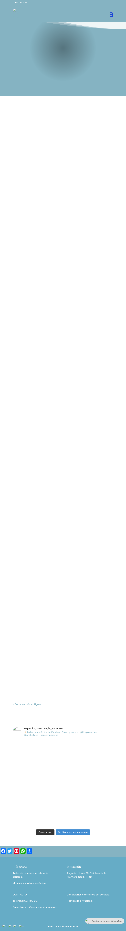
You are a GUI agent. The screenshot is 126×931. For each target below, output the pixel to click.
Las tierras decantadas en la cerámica (45, 665)
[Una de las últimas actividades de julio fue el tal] (37, 754)
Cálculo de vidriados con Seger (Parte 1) (46, 617)
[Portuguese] (16, 926)
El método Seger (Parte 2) (36, 569)
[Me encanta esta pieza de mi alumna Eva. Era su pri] (88, 813)
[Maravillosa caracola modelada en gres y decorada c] (37, 783)
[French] (11, 926)
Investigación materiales (30, 179)
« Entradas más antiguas (27, 704)
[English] (5, 926)
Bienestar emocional (42, 334)
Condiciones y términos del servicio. (88, 894)
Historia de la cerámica (29, 669)
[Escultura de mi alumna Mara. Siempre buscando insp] (37, 813)
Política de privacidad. (80, 900)
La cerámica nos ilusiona (34, 425)
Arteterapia (22, 286)
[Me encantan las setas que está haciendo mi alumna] (88, 783)
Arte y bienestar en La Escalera (40, 473)
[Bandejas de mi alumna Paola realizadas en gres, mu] (88, 754)
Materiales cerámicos (32, 377)
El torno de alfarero (31, 521)
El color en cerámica (31, 174)
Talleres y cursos (56, 179)
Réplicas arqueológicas (87, 669)
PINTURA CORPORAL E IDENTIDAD (43, 281)
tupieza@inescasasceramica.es (38, 907)
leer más (21, 199)
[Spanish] (22, 926)
